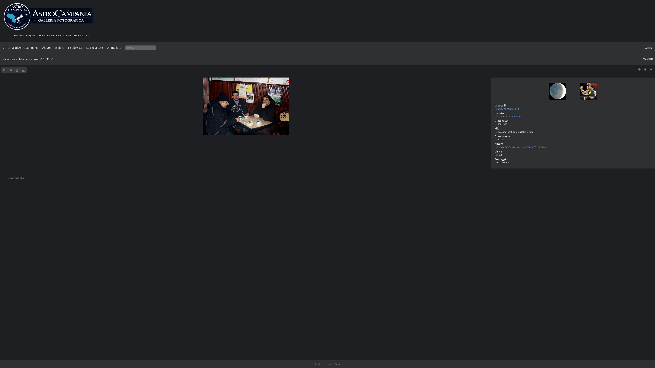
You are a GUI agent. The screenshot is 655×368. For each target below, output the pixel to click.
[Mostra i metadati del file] (17, 70)
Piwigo (337, 364)
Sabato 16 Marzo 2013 (507, 108)
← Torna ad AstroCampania (20, 48)
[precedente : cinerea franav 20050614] (645, 69)
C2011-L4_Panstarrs (516, 147)
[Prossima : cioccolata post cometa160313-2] (651, 69)
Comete (500, 147)
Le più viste (75, 48)
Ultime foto (114, 48)
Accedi (648, 47)
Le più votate (94, 48)
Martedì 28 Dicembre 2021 (509, 116)
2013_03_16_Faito (537, 147)
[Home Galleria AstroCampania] (51, 16)
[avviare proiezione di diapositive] (11, 70)
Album (46, 48)
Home (6, 59)
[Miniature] (639, 69)
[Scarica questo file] (23, 70)
